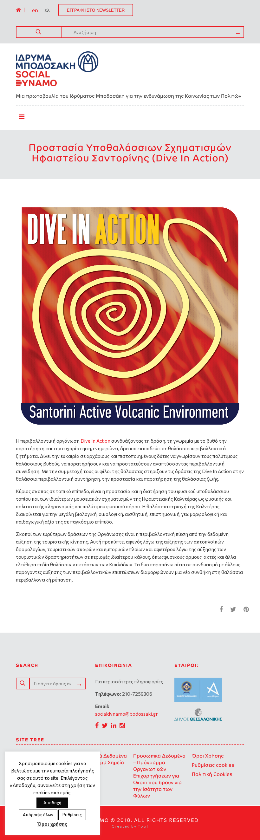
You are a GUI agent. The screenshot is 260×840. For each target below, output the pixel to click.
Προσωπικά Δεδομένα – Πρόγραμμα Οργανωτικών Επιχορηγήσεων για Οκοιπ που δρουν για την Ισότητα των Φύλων (159, 776)
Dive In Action (95, 441)
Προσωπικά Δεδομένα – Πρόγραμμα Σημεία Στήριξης (101, 762)
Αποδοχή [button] (52, 802)
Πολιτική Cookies (212, 774)
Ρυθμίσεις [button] (72, 814)
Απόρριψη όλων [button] (38, 814)
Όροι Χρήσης (208, 756)
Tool (143, 826)
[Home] (18, 10)
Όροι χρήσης (52, 824)
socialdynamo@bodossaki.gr (126, 714)
